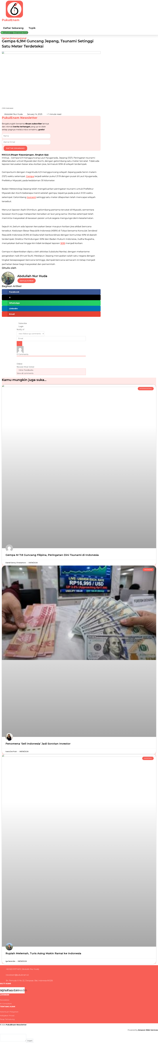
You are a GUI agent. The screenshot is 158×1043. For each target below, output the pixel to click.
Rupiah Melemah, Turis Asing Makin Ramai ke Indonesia (43, 953)
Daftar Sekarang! (15, 148)
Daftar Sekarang (13, 28)
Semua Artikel (26, 281)
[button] (51, 292)
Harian (6, 38)
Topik (32, 28)
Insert (29, 1041)
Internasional (18, 38)
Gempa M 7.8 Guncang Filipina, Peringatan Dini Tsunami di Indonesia (52, 554)
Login (20, 326)
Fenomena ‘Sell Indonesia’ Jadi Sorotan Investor (38, 743)
